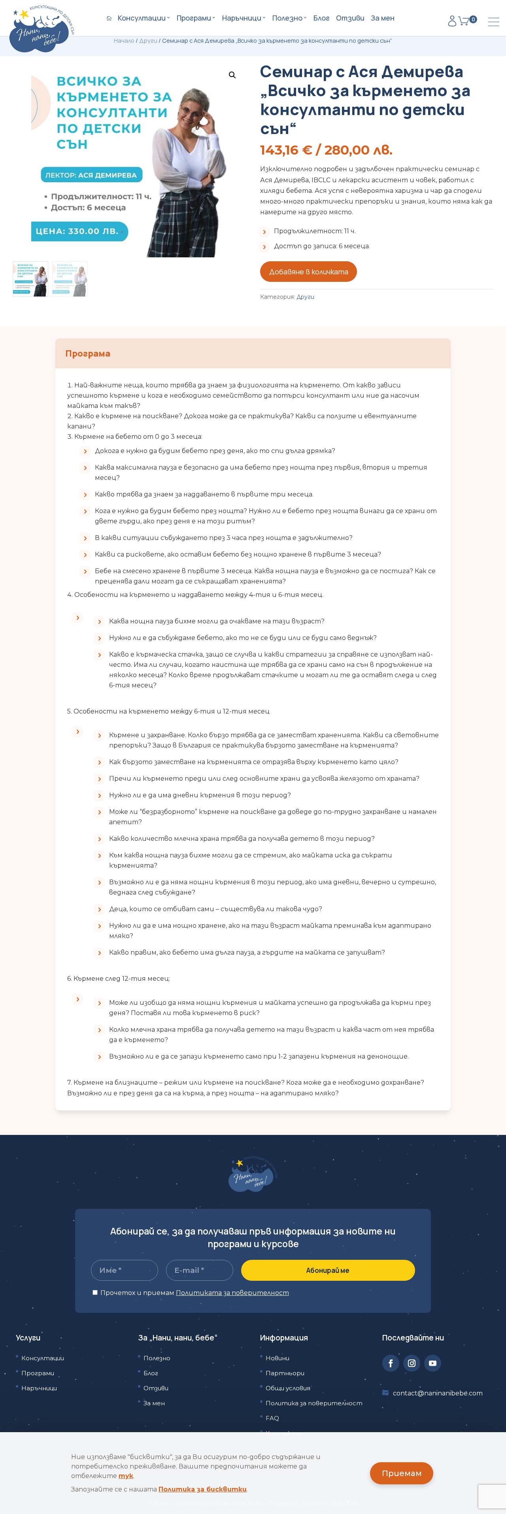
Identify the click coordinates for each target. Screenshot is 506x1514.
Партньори (285, 1373)
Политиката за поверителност (232, 1293)
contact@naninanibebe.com (438, 1393)
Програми (194, 19)
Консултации (142, 19)
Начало (124, 40)
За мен (383, 19)
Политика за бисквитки (203, 1489)
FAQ (272, 1418)
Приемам (402, 1473)
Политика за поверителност (314, 1403)
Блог (321, 19)
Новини (277, 1358)
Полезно (287, 19)
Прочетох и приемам (194, 1293)
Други (148, 40)
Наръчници (241, 19)
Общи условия (288, 1388)
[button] (232, 75)
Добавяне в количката (308, 271)
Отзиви (350, 19)
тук (126, 1476)
